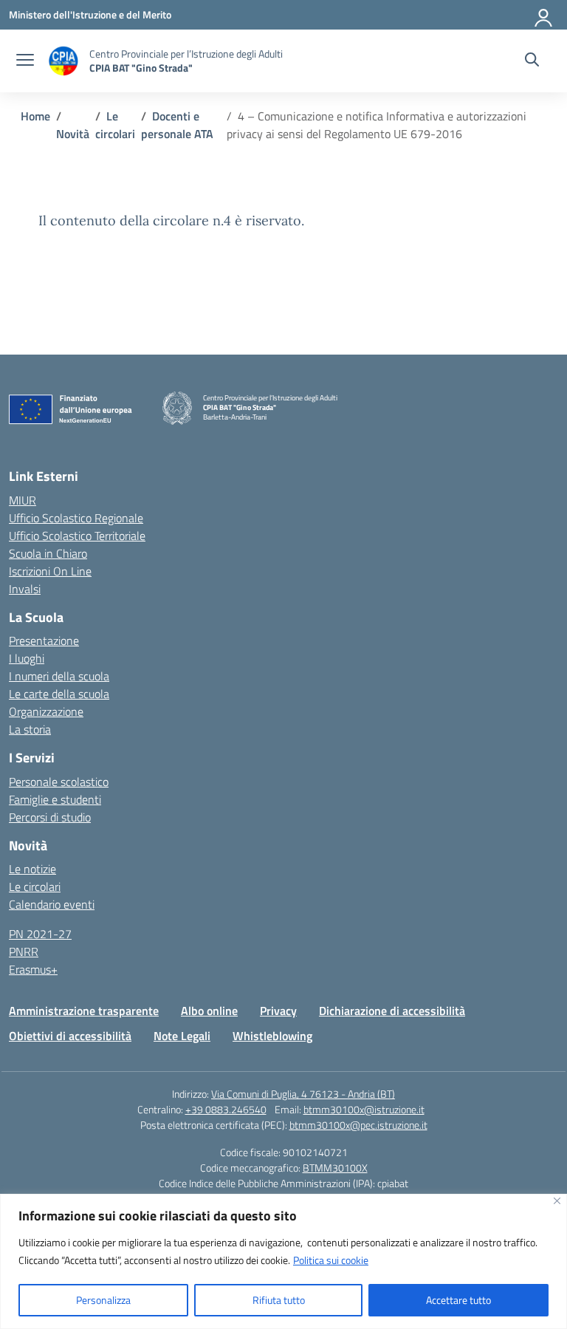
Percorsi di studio (50, 817)
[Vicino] (557, 1201)
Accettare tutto (458, 1300)
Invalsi (25, 589)
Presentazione (44, 640)
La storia (30, 729)
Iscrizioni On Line (50, 571)
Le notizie (32, 869)
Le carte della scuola (59, 694)
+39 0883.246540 (226, 1109)
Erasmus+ (33, 969)
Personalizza (103, 1300)
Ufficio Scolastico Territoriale (77, 535)
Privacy (278, 1010)
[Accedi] (544, 14)
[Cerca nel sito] (531, 61)
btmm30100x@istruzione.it (364, 1109)
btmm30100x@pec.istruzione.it (358, 1124)
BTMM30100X (335, 1167)
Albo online (209, 1010)
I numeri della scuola (59, 676)
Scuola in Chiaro (48, 553)
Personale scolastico (59, 781)
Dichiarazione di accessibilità (392, 1010)
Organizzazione (46, 711)
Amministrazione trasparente (84, 1010)
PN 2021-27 (40, 934)
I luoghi (26, 658)
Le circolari (35, 886)
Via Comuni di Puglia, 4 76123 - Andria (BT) (303, 1093)
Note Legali (182, 1036)
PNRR (23, 951)
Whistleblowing (272, 1036)
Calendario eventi (51, 904)
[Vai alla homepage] (63, 61)
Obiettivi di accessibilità (70, 1036)
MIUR (22, 500)
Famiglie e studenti (55, 799)
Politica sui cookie (330, 1260)
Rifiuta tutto (278, 1300)
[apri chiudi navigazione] (25, 61)
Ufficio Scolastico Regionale (76, 518)
